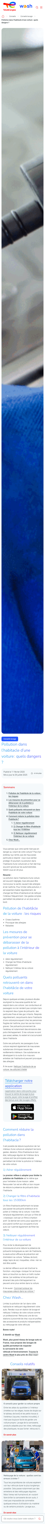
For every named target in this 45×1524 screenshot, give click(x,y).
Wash (17, 1335)
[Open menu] (41, 7)
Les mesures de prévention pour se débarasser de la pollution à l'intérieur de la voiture (24, 803)
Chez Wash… (14, 840)
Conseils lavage (26, 16)
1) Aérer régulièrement (24, 823)
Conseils (12, 16)
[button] (37, 7)
